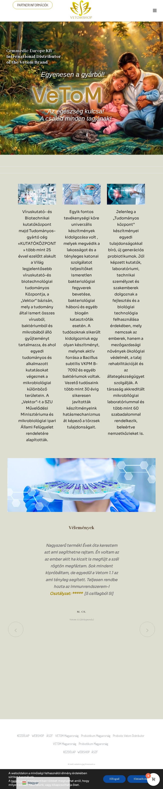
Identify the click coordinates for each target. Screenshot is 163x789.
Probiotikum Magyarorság (96, 735)
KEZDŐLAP (24, 735)
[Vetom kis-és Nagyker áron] (81, 9)
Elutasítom (140, 779)
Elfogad (114, 779)
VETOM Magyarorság (67, 735)
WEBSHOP (39, 735)
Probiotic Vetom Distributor (129, 735)
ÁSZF (50, 735)
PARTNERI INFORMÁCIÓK (32, 5)
